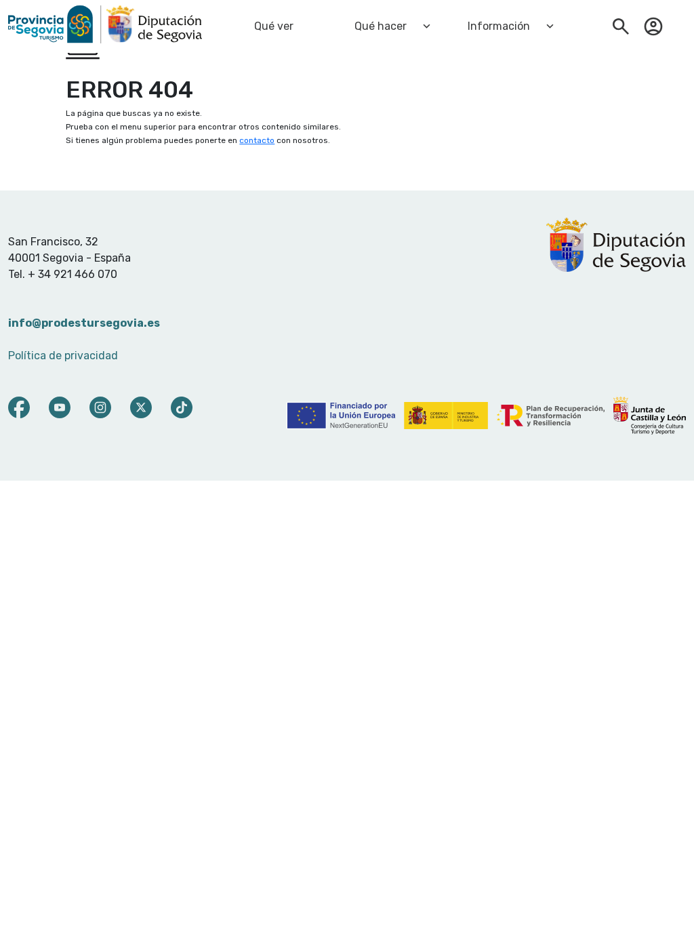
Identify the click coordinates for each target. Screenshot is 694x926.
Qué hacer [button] (380, 26)
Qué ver (273, 26)
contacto (256, 140)
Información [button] (499, 26)
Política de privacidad (63, 355)
